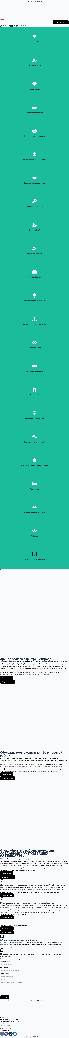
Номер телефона (5, 973)
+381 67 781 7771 (5, 1026)
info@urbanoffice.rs (6, 1024)
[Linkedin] (15, 1034)
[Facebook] (6, 1034)
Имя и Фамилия (5, 961)
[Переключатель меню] (34, 17)
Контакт (34, 557)
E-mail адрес (4, 967)
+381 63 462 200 (5, 1028)
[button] (2, 581)
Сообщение (3, 979)
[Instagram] (10, 1034)
